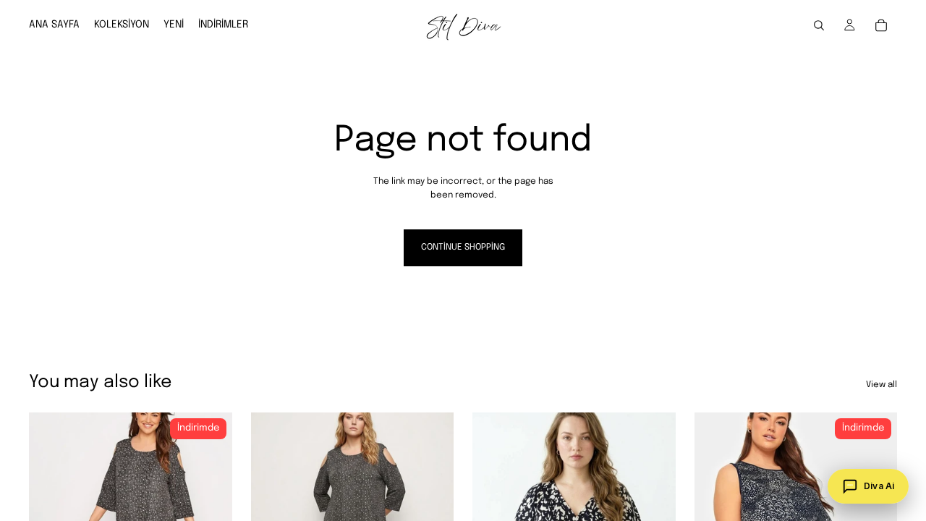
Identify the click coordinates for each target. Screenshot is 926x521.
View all (881, 385)
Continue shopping (463, 247)
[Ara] (819, 25)
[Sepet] (881, 25)
